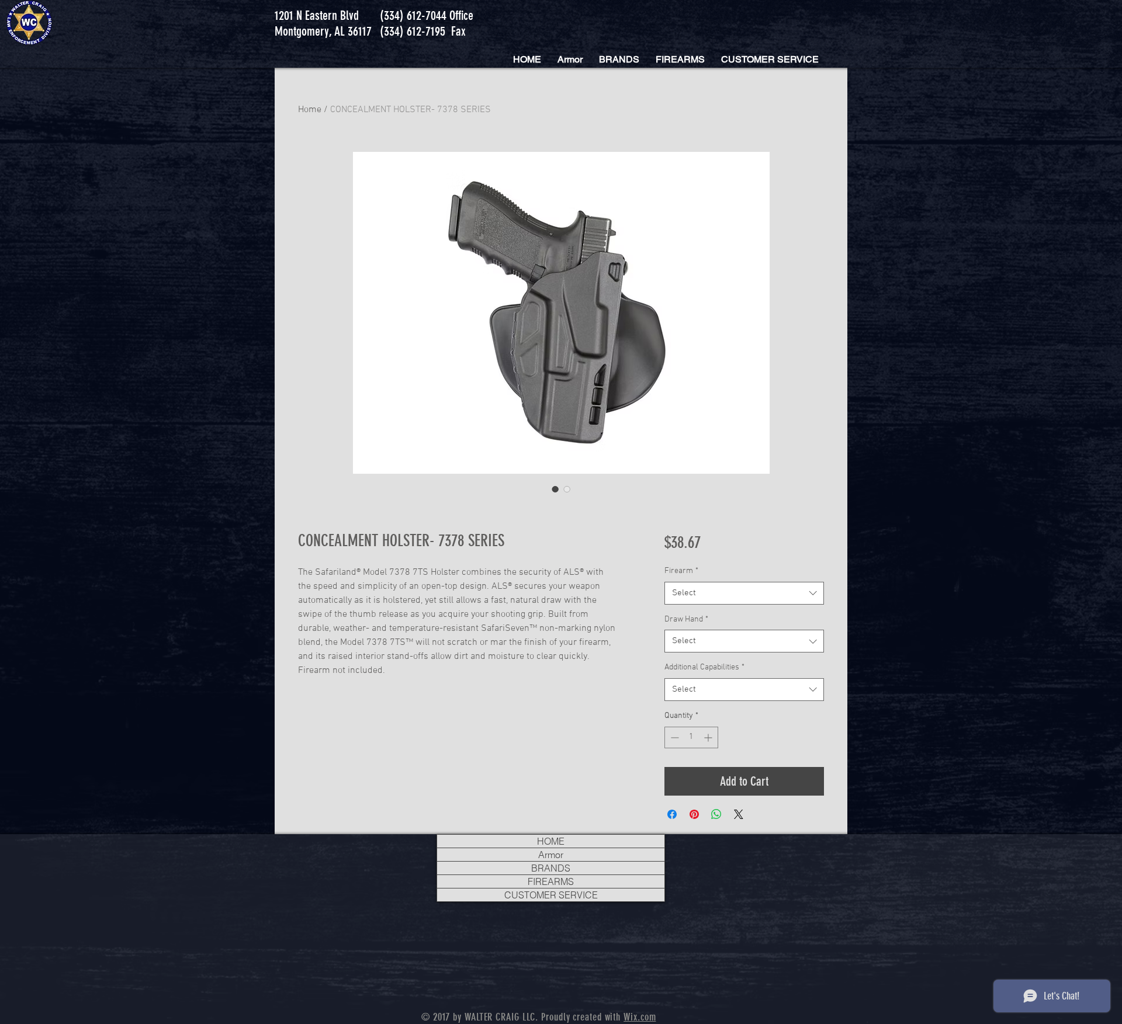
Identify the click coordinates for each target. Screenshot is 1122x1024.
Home (309, 110)
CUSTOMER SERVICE (551, 895)
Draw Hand (686, 619)
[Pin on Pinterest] (694, 814)
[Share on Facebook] (672, 814)
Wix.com (640, 1017)
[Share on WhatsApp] (716, 814)
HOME (551, 841)
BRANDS (550, 868)
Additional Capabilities (704, 667)
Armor (550, 854)
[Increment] (709, 737)
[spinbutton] (691, 737)
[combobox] (744, 593)
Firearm (681, 571)
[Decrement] (673, 737)
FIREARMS (551, 881)
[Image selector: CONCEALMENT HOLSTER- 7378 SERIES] (555, 489)
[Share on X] (739, 814)
